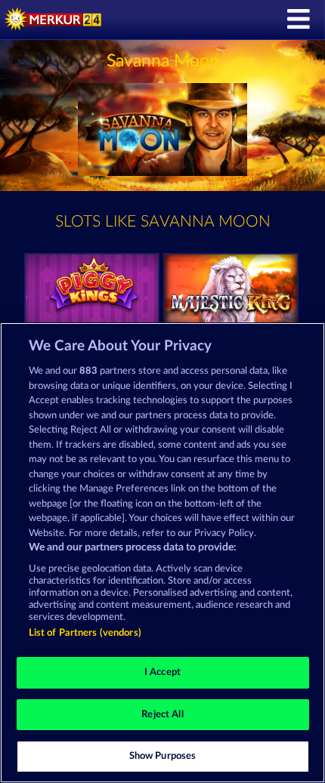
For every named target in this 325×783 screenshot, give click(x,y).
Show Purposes (163, 756)
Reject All (162, 715)
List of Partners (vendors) (85, 633)
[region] (162, 552)
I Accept (162, 672)
